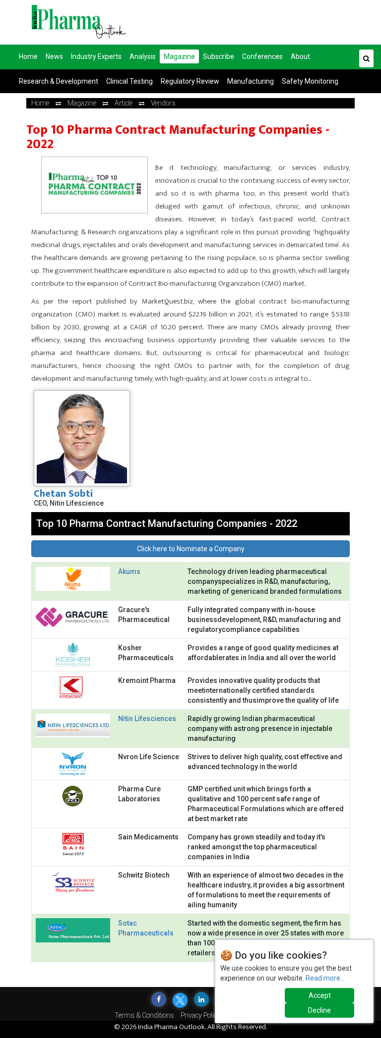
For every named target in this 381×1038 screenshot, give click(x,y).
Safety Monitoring (310, 81)
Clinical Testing (129, 81)
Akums (129, 571)
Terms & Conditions (144, 1015)
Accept (320, 995)
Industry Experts (96, 56)
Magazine (179, 56)
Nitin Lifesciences (147, 719)
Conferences (262, 56)
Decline (319, 1010)
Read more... (325, 978)
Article (123, 103)
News (54, 56)
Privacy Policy (200, 1015)
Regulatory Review (190, 81)
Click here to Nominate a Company (191, 549)
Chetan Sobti (63, 493)
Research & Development (58, 81)
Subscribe (218, 56)
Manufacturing (250, 81)
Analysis (142, 56)
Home (28, 56)
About (300, 56)
